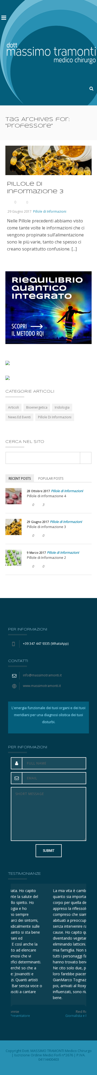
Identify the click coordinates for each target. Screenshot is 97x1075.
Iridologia (62, 407)
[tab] (19, 478)
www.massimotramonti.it (42, 685)
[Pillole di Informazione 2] (13, 558)
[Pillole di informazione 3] (13, 527)
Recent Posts (20, 478)
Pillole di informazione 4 (46, 495)
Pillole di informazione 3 (46, 526)
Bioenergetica (36, 407)
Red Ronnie (48, 1011)
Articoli (13, 407)
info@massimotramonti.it (42, 675)
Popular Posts (50, 478)
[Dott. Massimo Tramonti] (51, 53)
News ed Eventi (19, 417)
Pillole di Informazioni (49, 211)
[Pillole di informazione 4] (13, 496)
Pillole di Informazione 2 (46, 557)
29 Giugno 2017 (20, 211)
